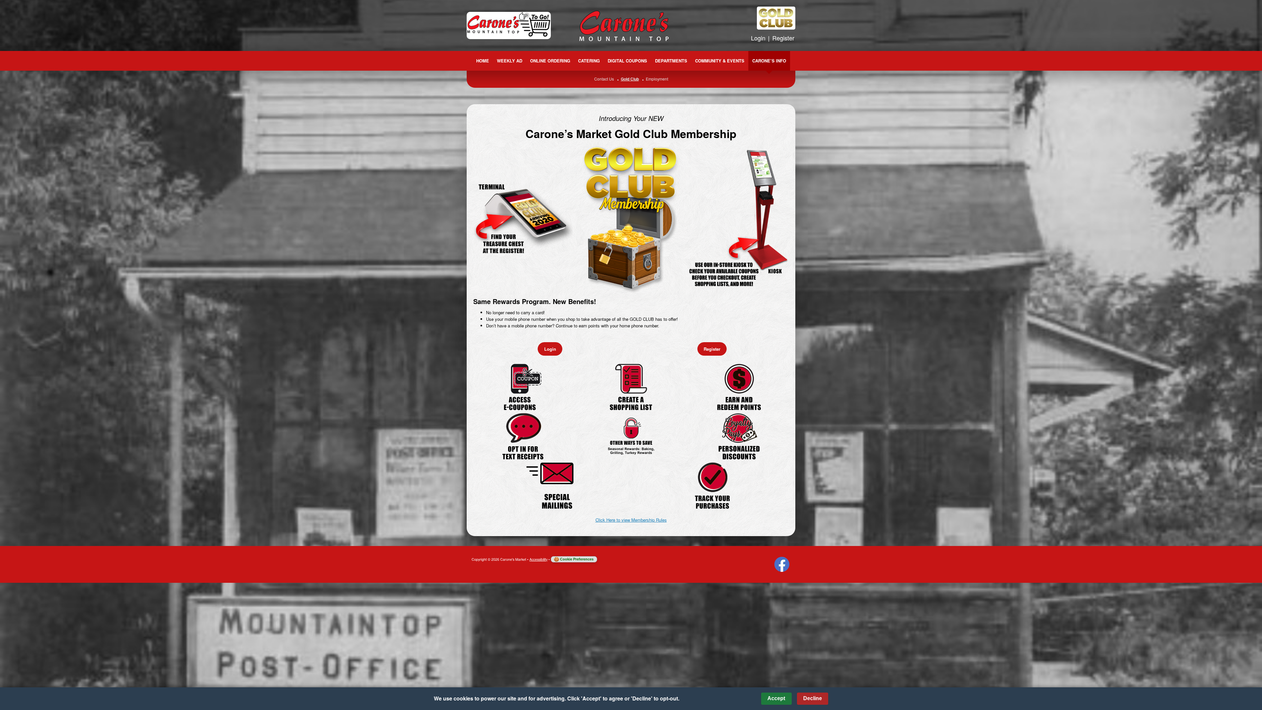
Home (482, 61)
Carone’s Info (769, 61)
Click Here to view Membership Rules (631, 520)
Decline (812, 698)
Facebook (781, 564)
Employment (657, 79)
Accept (776, 698)
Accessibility (538, 559)
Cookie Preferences (577, 559)
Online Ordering (550, 61)
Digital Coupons (627, 61)
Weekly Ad (509, 61)
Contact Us (604, 79)
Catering (589, 61)
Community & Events (719, 61)
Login (758, 38)
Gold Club (630, 79)
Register (783, 38)
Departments (671, 61)
